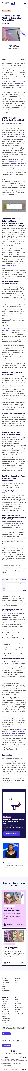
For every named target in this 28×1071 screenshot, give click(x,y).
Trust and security (19, 1013)
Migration (4, 1016)
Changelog (17, 1009)
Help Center (4, 1001)
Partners (17, 980)
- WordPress (5, 980)
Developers (4, 1003)
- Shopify (4, 984)
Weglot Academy (5, 1011)
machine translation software (15, 163)
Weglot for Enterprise (6, 994)
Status (16, 1011)
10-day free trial (8, 782)
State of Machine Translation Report (6, 1014)
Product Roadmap (19, 1007)
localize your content (8, 549)
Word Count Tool (5, 1007)
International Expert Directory (6, 1021)
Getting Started (5, 999)
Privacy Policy (18, 1003)
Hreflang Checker (6, 1009)
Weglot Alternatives (6, 1018)
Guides (3, 1005)
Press (16, 999)
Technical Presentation (7, 992)
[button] (13, 3)
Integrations (4, 978)
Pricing (3, 988)
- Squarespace (5, 982)
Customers (4, 986)
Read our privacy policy (6, 1065)
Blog (16, 1005)
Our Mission (17, 978)
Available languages (6, 990)
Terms (16, 1001)
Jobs (16, 982)
